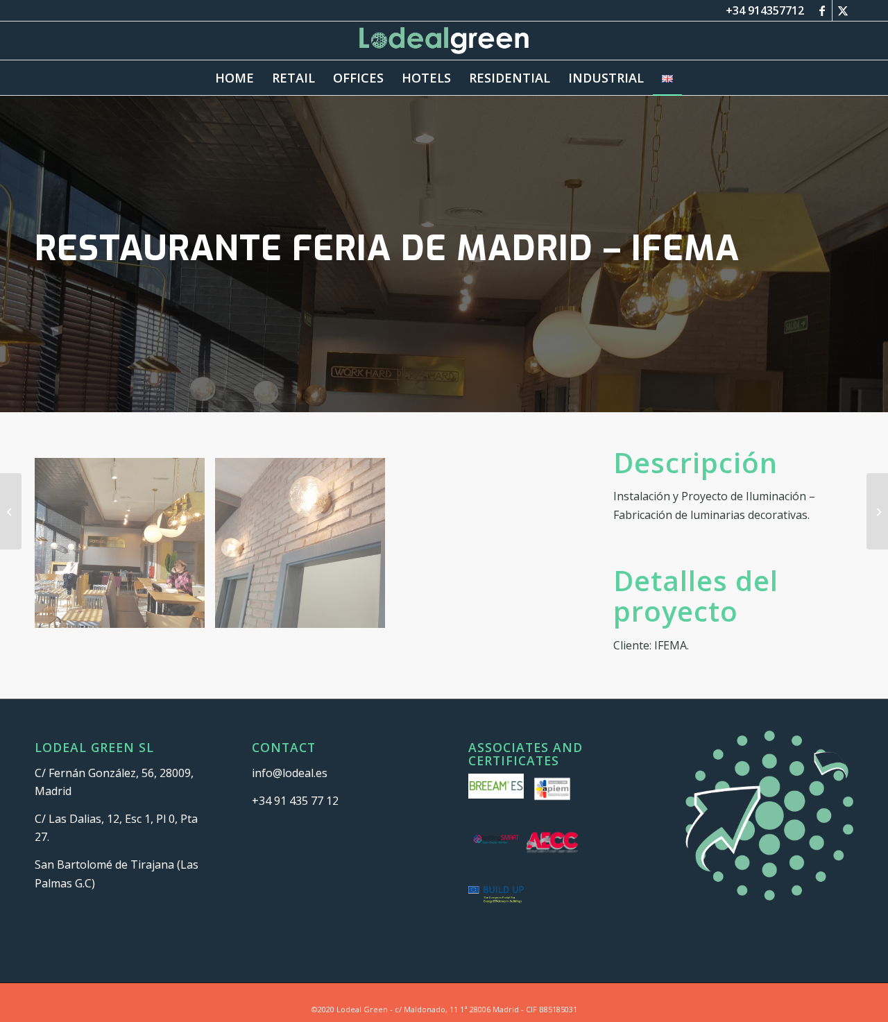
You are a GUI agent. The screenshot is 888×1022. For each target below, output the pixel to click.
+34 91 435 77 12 (295, 800)
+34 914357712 (765, 10)
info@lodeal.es (289, 773)
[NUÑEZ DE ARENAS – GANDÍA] (877, 511)
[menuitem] (234, 77)
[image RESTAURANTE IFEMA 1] (125, 548)
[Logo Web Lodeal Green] (444, 41)
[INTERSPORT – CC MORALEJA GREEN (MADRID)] (11, 511)
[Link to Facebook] (822, 10)
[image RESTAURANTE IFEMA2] (305, 548)
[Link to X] (842, 10)
